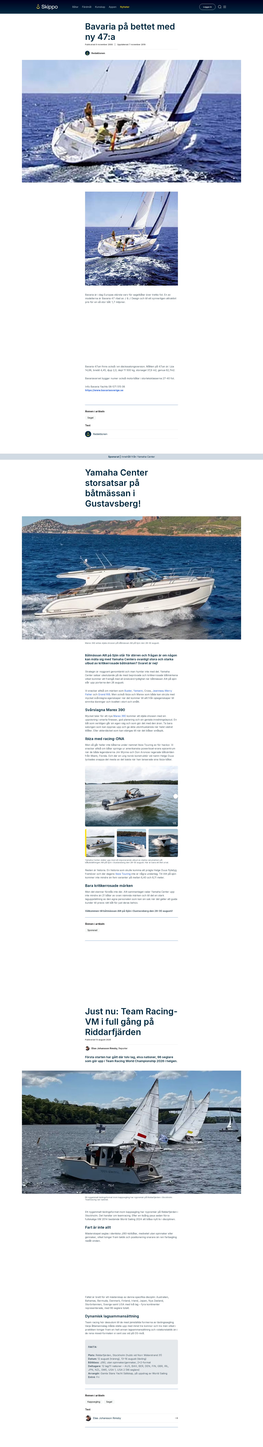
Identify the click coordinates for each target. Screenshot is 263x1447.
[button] (175, 796)
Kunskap (100, 6)
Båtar (75, 6)
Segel (90, 417)
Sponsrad (92, 930)
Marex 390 (119, 715)
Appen (112, 6)
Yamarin (138, 690)
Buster (128, 690)
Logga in (207, 7)
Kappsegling (94, 1401)
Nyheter (124, 6)
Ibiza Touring (123, 873)
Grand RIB (104, 694)
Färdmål (86, 6)
